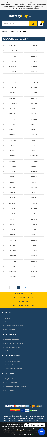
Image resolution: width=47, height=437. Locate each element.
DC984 (13, 266)
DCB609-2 (12, 130)
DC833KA (13, 182)
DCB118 (13, 119)
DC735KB (13, 224)
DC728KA (13, 219)
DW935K (34, 187)
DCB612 (34, 135)
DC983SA (34, 266)
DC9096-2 (12, 161)
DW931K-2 (34, 193)
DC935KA (13, 256)
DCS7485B (34, 82)
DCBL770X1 (12, 45)
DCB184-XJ (34, 156)
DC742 (34, 145)
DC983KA (34, 240)
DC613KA (34, 172)
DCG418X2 (13, 56)
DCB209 (34, 119)
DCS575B (34, 51)
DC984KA (34, 261)
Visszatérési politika (12, 347)
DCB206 (34, 124)
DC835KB (13, 235)
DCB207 (13, 124)
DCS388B (34, 61)
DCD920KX (34, 272)
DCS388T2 (34, 87)
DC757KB (13, 240)
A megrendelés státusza (14, 343)
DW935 (12, 193)
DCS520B (34, 72)
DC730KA (34, 214)
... (36, 287)
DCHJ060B (34, 161)
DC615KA (13, 177)
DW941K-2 (34, 166)
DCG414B (34, 98)
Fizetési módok (10, 365)
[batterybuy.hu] (23, 18)
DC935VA (13, 250)
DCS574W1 (12, 66)
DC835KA (34, 235)
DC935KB (34, 250)
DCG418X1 (34, 93)
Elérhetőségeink (11, 383)
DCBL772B (13, 72)
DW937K (34, 198)
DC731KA (13, 214)
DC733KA (34, 203)
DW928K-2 (12, 187)
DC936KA (34, 245)
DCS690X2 (34, 103)
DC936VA (13, 245)
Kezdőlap (5, 31)
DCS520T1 (34, 77)
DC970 (34, 140)
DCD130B (13, 82)
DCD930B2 (12, 272)
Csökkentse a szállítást (13, 369)
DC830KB (34, 177)
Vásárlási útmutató (12, 340)
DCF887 (12, 156)
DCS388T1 (13, 77)
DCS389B (13, 93)
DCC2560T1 (13, 103)
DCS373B (34, 45)
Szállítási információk (13, 361)
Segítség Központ (11, 379)
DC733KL (13, 229)
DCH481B (13, 87)
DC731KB (34, 208)
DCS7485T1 (13, 51)
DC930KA (34, 229)
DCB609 (34, 130)
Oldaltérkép (9, 390)
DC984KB (13, 261)
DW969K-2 (12, 203)
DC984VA (34, 256)
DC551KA (13, 166)
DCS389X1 (13, 61)
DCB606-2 (12, 135)
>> (44, 287)
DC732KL (13, 208)
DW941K (12, 172)
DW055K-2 (34, 182)
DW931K (12, 198)
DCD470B (34, 56)
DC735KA (34, 224)
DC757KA (34, 219)
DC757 (13, 145)
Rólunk (7, 318)
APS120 (34, 151)
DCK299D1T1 (34, 109)
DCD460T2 (12, 98)
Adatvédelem (10, 329)
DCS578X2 (34, 114)
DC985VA (13, 277)
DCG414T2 (34, 66)
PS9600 (12, 151)
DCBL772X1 (12, 114)
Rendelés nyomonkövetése (15, 386)
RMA (6, 351)
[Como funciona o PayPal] (25, 410)
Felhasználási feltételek (14, 326)
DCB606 (13, 140)
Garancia (8, 322)
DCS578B (13, 109)
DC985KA (34, 277)
